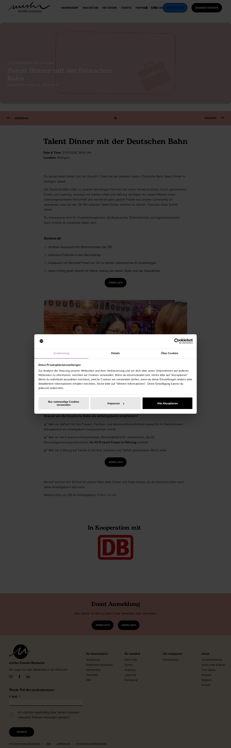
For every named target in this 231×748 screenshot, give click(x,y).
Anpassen (113, 403)
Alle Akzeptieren (167, 403)
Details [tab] (115, 353)
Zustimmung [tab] (61, 353)
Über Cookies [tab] (169, 353)
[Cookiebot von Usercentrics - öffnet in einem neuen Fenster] (177, 341)
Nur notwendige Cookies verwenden (63, 403)
